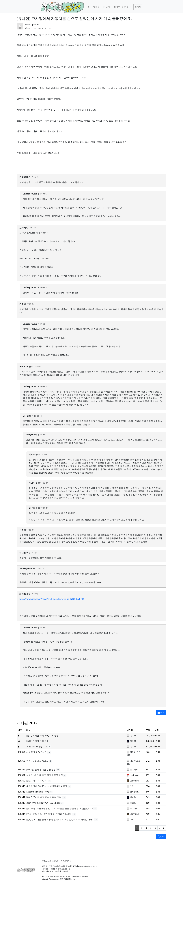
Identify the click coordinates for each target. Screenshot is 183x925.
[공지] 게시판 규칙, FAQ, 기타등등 (42, 735)
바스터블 (27, 415)
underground (32, 24)
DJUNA (133, 735)
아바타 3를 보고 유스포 (37, 760)
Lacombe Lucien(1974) (37, 791)
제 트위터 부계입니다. (36, 746)
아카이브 (126, 7)
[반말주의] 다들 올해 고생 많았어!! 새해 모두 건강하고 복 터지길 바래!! (59, 819)
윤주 (21, 529)
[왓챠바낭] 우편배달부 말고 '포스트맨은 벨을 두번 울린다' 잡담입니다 (59, 808)
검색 (162, 836)
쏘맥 (132, 786)
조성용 (133, 802)
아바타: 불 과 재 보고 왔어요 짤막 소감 (44, 775)
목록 (162, 712)
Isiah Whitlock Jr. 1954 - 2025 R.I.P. (43, 802)
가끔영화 (23, 177)
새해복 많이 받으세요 (36, 752)
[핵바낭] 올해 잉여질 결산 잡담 (41, 769)
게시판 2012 (27, 722)
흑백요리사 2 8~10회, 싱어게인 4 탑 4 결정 (46, 786)
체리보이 (23, 593)
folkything (25, 366)
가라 (21, 304)
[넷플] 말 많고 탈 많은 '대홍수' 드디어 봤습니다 (48, 813)
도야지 (22, 227)
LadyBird (134, 780)
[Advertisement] (91, 166)
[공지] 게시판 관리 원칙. (37, 741)
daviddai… (135, 791)
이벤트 (117, 7)
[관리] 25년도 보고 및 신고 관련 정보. (44, 797)
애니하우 (23, 552)
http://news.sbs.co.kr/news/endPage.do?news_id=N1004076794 (51, 598)
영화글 (96, 7)
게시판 (106, 7)
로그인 (138, 7)
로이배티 (134, 769)
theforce (134, 775)
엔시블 (133, 741)
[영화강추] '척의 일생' (36, 780)
